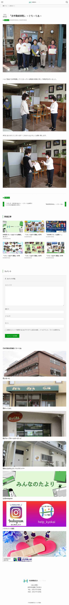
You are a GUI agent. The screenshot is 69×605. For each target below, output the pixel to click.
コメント (8, 285)
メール (7, 316)
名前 (7, 309)
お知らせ (7, 20)
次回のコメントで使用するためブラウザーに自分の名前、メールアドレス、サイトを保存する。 (34, 330)
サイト (7, 323)
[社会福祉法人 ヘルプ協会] (34, 2)
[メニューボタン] (2, 2)
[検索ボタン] (67, 2)
